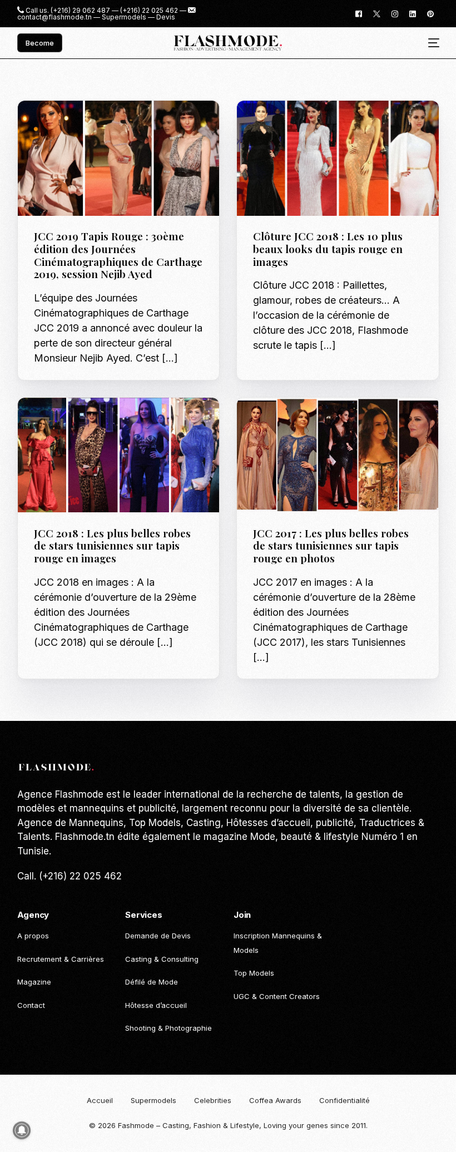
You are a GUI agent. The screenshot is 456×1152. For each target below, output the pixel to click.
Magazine (55, 124)
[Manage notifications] (22, 1130)
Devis (165, 17)
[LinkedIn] (413, 13)
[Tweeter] (377, 13)
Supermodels (124, 17)
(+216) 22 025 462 (149, 10)
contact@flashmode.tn (54, 17)
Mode (334, 124)
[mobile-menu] (429, 43)
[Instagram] (395, 13)
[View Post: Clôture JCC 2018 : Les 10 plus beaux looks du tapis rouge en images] (338, 158)
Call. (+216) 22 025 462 (69, 876)
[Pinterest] (430, 13)
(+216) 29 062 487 (80, 10)
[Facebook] (359, 13)
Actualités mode (289, 124)
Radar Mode (99, 124)
